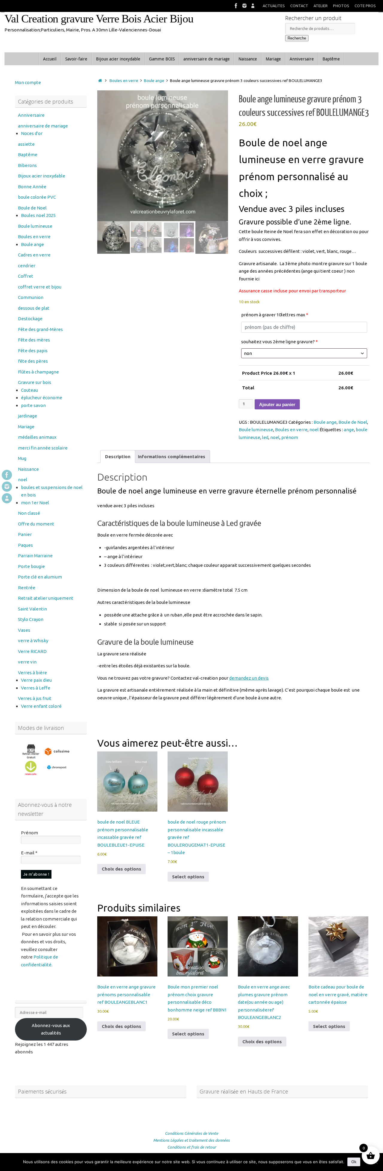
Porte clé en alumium (40, 576)
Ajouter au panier (277, 404)
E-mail (29, 852)
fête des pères (33, 361)
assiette (26, 144)
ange (349, 429)
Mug (22, 458)
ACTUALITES (274, 6)
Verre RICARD (32, 651)
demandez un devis (249, 678)
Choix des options (121, 868)
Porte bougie (31, 566)
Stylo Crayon (30, 619)
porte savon (33, 405)
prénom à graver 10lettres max (274, 314)
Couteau (29, 390)
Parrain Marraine (35, 555)
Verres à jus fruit (34, 698)
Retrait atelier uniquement (45, 598)
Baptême (27, 154)
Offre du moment (36, 523)
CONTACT (299, 6)
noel (314, 429)
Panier (25, 534)
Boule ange (154, 80)
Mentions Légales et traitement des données (191, 1140)
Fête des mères (34, 339)
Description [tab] (117, 456)
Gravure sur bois (34, 382)
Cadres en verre (34, 254)
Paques (25, 545)
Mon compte (28, 82)
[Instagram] (244, 5)
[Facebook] (236, 5)
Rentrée (26, 587)
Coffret (25, 276)
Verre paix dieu (36, 680)
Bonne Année (32, 186)
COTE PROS (365, 6)
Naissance (28, 469)
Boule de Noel (352, 422)
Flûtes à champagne (38, 371)
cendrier (26, 265)
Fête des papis (33, 350)
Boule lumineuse (256, 429)
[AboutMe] (253, 5)
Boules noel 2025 (38, 215)
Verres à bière (32, 672)
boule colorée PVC (37, 197)
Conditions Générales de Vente (191, 1133)
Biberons (27, 165)
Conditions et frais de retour (191, 1147)
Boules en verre (124, 80)
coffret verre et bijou (39, 286)
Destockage (30, 318)
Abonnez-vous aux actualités (51, 1029)
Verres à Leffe (35, 687)
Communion (30, 297)
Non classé (29, 513)
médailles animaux (37, 437)
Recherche (297, 38)
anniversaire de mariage (43, 125)
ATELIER (321, 6)
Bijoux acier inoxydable (41, 175)
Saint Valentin (32, 608)
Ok (353, 1162)
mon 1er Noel (35, 502)
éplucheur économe (41, 397)
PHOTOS (341, 6)
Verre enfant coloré (41, 706)
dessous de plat (33, 308)
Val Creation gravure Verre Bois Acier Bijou (98, 19)
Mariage (26, 426)
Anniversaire (31, 115)
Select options (188, 876)
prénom (289, 437)
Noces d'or (31, 133)
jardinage (27, 415)
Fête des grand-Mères (40, 329)
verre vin (27, 661)
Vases (24, 630)
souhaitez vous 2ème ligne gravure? (279, 341)
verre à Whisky (33, 640)
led (265, 437)
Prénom (29, 832)
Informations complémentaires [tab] (171, 456)
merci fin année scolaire (43, 447)
